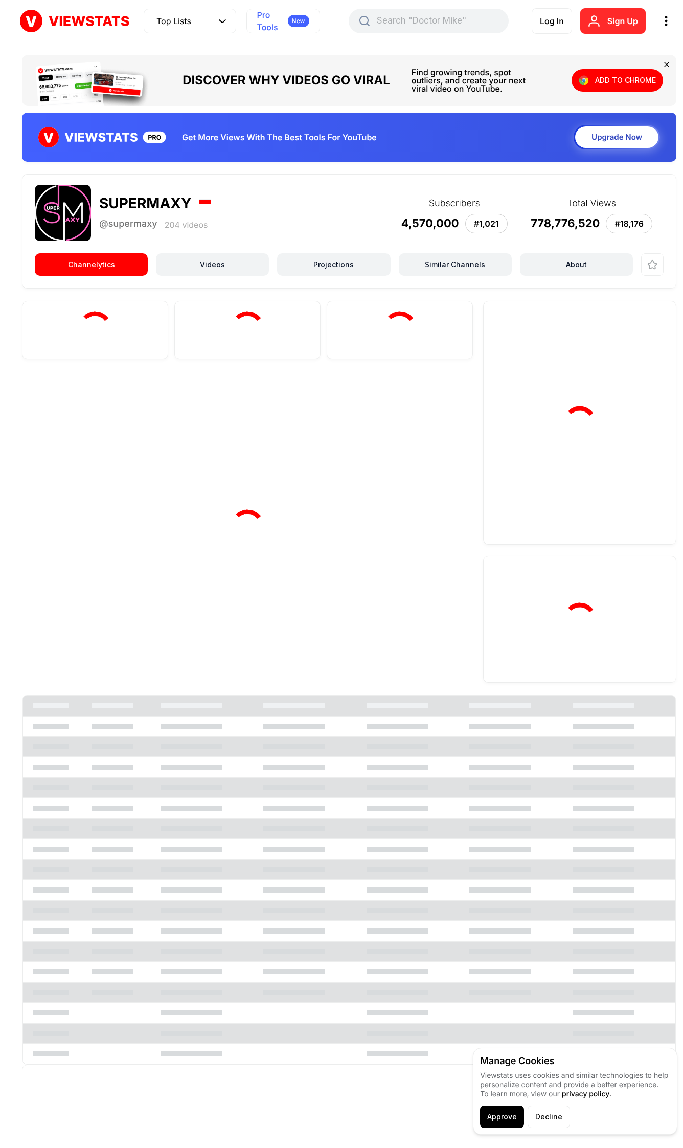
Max (446, 390)
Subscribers (118, 391)
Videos (212, 264)
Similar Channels (455, 264)
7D (313, 390)
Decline (548, 1116)
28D (347, 390)
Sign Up (622, 21)
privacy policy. (586, 1094)
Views (58, 391)
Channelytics (91, 264)
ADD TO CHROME (625, 80)
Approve (502, 1116)
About (576, 264)
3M (382, 390)
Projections (333, 264)
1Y (413, 390)
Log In (552, 21)
